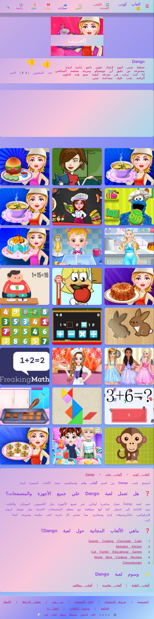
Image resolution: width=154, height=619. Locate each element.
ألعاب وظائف (82, 585)
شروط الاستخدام (115, 601)
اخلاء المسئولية (84, 601)
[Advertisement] (77, 113)
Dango (89, 474)
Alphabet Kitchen (129, 546)
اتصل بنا (52, 608)
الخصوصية (143, 601)
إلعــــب (77, 40)
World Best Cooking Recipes (118, 557)
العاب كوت (141, 474)
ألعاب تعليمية (112, 585)
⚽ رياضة (19, 6)
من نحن (57, 601)
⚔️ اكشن (78, 6)
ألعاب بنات (114, 474)
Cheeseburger (132, 563)
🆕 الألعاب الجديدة (101, 6)
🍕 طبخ (33, 6)
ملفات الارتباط (31, 601)
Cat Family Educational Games (116, 552)
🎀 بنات (47, 6)
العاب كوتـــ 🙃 (129, 6)
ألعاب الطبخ (140, 585)
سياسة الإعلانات (80, 608)
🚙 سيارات (62, 6)
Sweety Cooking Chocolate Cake (115, 541)
